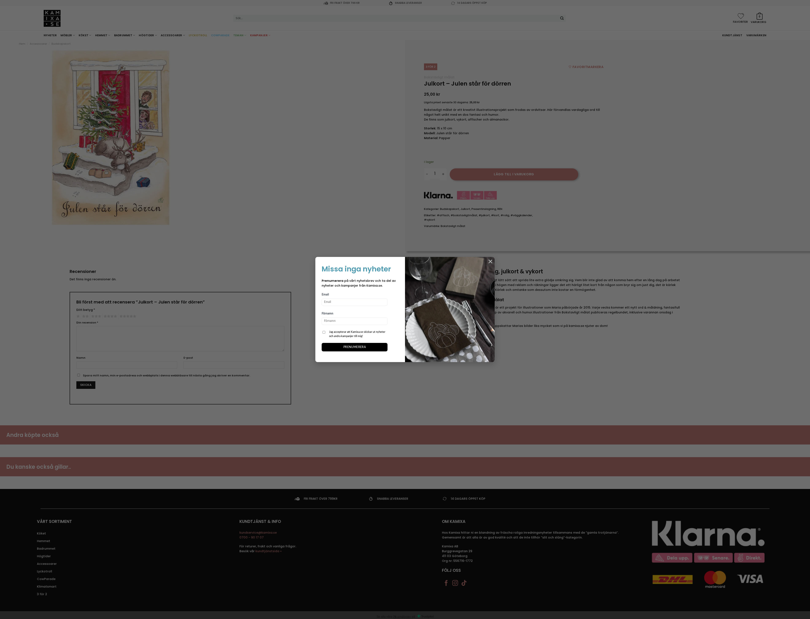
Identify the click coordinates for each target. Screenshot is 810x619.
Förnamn (327, 313)
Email (325, 294)
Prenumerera (354, 347)
